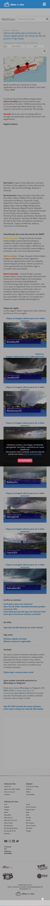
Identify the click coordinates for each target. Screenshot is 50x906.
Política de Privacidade (32, 454)
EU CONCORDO (25, 460)
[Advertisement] (25, 903)
